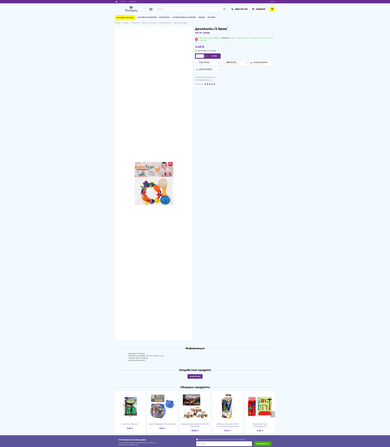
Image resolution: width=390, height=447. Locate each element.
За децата (135, 23)
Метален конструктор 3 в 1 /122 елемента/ (195, 425)
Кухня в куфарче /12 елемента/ (162, 424)
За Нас (123, 1)
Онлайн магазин (125, 18)
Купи (214, 56)
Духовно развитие (147, 17)
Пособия (126, 23)
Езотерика (164, 17)
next (272, 414)
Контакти (132, 1)
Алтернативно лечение (184, 17)
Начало (117, 23)
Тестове (211, 17)
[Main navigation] (151, 9)
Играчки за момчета (149, 23)
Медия (201, 17)
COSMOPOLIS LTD (165, 23)
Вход (272, 1)
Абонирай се (262, 444)
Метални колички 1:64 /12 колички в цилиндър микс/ (227, 425)
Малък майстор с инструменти (260, 425)
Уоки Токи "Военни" (130, 424)
